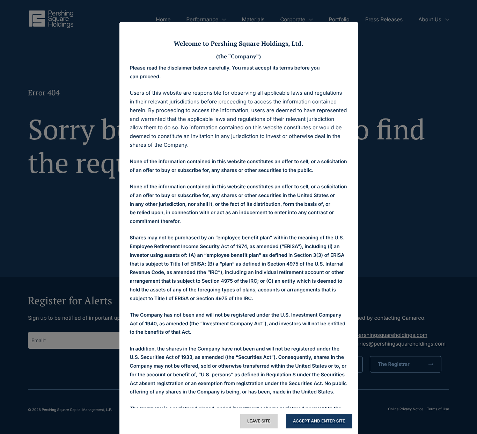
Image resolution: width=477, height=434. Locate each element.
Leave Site (259, 421)
